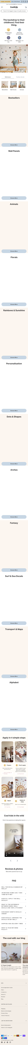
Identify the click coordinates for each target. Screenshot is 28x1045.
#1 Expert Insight (6, 965)
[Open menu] (3, 7)
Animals (22, 89)
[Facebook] (2, 1042)
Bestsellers (5, 89)
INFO (2, 983)
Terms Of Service (5, 1015)
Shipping (3, 1008)
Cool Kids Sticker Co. (6, 1040)
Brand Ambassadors (6, 1025)
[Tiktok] (4, 1042)
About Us (3, 994)
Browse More (14, 145)
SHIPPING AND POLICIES (6, 1004)
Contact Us (3, 992)
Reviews (3, 996)
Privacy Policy (4, 1013)
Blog (2, 999)
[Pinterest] (7, 1042)
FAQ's (2, 989)
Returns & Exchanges (6, 1011)
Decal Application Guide (6, 987)
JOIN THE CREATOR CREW (6, 1020)
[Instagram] (10, 1042)
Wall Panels (13, 89)
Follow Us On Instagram (6, 1027)
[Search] (1, 11)
